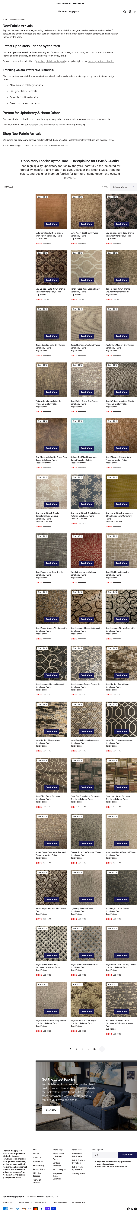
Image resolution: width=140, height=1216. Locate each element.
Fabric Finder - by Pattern (77, 1161)
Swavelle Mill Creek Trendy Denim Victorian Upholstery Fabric (84, 522)
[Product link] (51, 232)
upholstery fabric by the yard (50, 73)
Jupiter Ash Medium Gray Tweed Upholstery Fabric (118, 356)
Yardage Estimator (56, 1164)
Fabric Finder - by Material (77, 1168)
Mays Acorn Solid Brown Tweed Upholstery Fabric (84, 246)
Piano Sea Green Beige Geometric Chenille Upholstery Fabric (84, 802)
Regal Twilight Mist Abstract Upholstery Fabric (48, 746)
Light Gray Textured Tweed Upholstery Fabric (82, 912)
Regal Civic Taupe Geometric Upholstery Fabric (48, 802)
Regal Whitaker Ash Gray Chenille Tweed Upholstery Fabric (118, 412)
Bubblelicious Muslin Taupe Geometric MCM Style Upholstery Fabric (118, 1025)
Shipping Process (36, 1174)
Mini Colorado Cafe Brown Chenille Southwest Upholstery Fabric (50, 301)
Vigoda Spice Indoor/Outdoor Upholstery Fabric (82, 580)
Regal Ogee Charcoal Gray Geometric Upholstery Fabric (48, 967)
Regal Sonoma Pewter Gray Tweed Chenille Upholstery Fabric (51, 1023)
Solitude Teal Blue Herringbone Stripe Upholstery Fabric (83, 467)
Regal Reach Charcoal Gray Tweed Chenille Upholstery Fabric (119, 967)
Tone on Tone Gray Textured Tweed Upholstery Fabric (85, 857)
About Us (37, 1157)
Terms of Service (36, 1181)
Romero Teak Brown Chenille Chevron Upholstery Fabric (116, 301)
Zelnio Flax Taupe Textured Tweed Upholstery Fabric (85, 356)
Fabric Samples (58, 1169)
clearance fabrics (41, 158)
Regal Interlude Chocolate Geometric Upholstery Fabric (82, 636)
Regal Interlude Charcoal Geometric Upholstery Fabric (51, 691)
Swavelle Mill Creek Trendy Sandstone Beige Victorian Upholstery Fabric (47, 524)
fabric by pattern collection (101, 73)
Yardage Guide (36, 137)
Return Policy (38, 1165)
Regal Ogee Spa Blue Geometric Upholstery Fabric (83, 967)
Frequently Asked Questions (56, 1176)
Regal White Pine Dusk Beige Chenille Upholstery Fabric (82, 1023)
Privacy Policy (38, 1169)
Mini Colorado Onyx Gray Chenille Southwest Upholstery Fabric (118, 246)
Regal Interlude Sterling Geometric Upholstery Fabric (118, 636)
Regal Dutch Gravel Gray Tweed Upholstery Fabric (83, 412)
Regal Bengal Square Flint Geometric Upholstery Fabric (48, 636)
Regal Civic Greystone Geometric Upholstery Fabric (118, 746)
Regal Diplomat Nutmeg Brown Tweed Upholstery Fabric (117, 467)
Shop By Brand (77, 1173)
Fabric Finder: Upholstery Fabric (57, 1156)
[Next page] (101, 1050)
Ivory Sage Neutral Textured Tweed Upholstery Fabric (119, 857)
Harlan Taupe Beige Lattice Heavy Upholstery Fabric (84, 301)
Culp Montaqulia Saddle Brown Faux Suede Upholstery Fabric (49, 467)
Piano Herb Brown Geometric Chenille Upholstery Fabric (116, 802)
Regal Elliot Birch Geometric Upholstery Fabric (116, 580)
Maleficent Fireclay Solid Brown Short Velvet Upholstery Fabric (49, 246)
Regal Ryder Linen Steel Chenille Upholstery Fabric (49, 580)
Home (5, 32)
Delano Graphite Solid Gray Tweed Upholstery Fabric (50, 356)
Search (36, 1153)
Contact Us (37, 1161)
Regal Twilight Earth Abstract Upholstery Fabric (116, 691)
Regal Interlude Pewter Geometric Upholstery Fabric (84, 691)
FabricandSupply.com (45, 1196)
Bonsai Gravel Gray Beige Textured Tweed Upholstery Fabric (51, 857)
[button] (4, 11)
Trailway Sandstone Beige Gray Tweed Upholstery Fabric (49, 412)
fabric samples (59, 137)
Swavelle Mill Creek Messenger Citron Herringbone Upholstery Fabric (117, 524)
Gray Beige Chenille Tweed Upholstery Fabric (115, 912)
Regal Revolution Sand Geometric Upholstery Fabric (84, 746)
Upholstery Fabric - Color (76, 1154)
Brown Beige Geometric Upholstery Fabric (51, 912)
